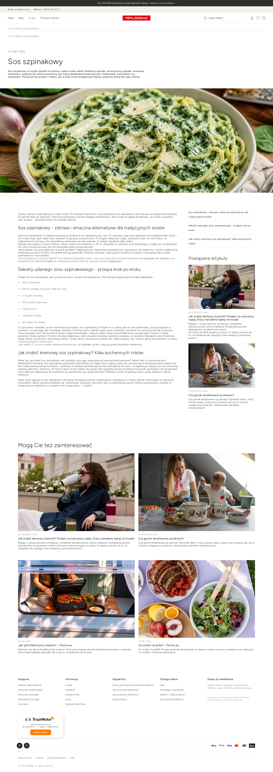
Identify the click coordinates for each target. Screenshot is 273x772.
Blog (21, 18)
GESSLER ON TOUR (75, 704)
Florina (11, 28)
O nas (32, 18)
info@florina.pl (22, 9)
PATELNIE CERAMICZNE (30, 690)
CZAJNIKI (23, 704)
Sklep (11, 18)
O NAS (68, 685)
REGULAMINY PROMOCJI (125, 695)
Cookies (40, 758)
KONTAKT (70, 690)
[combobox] (223, 18)
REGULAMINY (120, 699)
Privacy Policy (25, 758)
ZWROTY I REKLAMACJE (172, 695)
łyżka (50, 261)
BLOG (68, 699)
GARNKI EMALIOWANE (29, 685)
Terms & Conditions (57, 758)
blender (86, 344)
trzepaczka (114, 261)
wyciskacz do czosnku (156, 258)
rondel (69, 333)
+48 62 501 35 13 (50, 9)
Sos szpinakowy (31, 28)
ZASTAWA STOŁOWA (28, 699)
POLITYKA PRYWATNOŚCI (126, 690)
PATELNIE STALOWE (28, 695)
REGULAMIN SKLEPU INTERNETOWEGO (133, 685)
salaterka (108, 369)
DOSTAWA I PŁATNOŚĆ (172, 690)
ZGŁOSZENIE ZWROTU (171, 699)
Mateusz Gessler (49, 18)
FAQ (162, 685)
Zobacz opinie (41, 732)
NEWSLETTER (72, 695)
